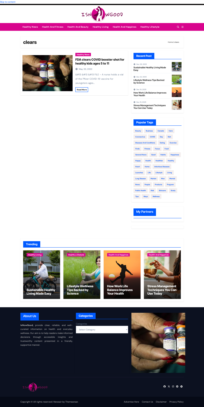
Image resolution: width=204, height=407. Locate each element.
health (148, 161)
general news (140, 155)
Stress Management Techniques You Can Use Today (150, 106)
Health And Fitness (52, 26)
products (158, 184)
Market (153, 178)
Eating (162, 143)
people (147, 184)
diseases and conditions (145, 143)
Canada (161, 131)
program (170, 184)
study (173, 190)
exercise (173, 143)
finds (137, 149)
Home (170, 42)
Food (167, 149)
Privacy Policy (176, 401)
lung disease (140, 178)
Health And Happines (124, 26)
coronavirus (140, 137)
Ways (145, 196)
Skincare (162, 190)
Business (149, 131)
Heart (137, 167)
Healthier (159, 161)
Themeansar (71, 401)
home (147, 167)
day (161, 137)
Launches (139, 173)
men (163, 178)
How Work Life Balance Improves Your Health (150, 94)
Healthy (171, 161)
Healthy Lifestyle (149, 26)
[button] (182, 27)
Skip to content (7, 1)
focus (157, 149)
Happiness (175, 155)
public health (140, 190)
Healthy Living (101, 26)
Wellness (156, 196)
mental (172, 178)
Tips (137, 196)
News (137, 184)
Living (169, 173)
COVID (152, 137)
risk (152, 190)
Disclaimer (161, 401)
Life (149, 173)
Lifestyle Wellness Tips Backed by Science (149, 81)
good (153, 155)
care (171, 131)
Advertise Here (131, 401)
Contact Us (147, 401)
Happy (138, 161)
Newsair (58, 401)
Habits (163, 155)
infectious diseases (161, 167)
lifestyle (159, 173)
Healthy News (30, 26)
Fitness (147, 149)
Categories (81, 323)
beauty (138, 131)
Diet (169, 137)
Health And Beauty (78, 26)
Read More (82, 89)
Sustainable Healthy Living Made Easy (150, 68)
